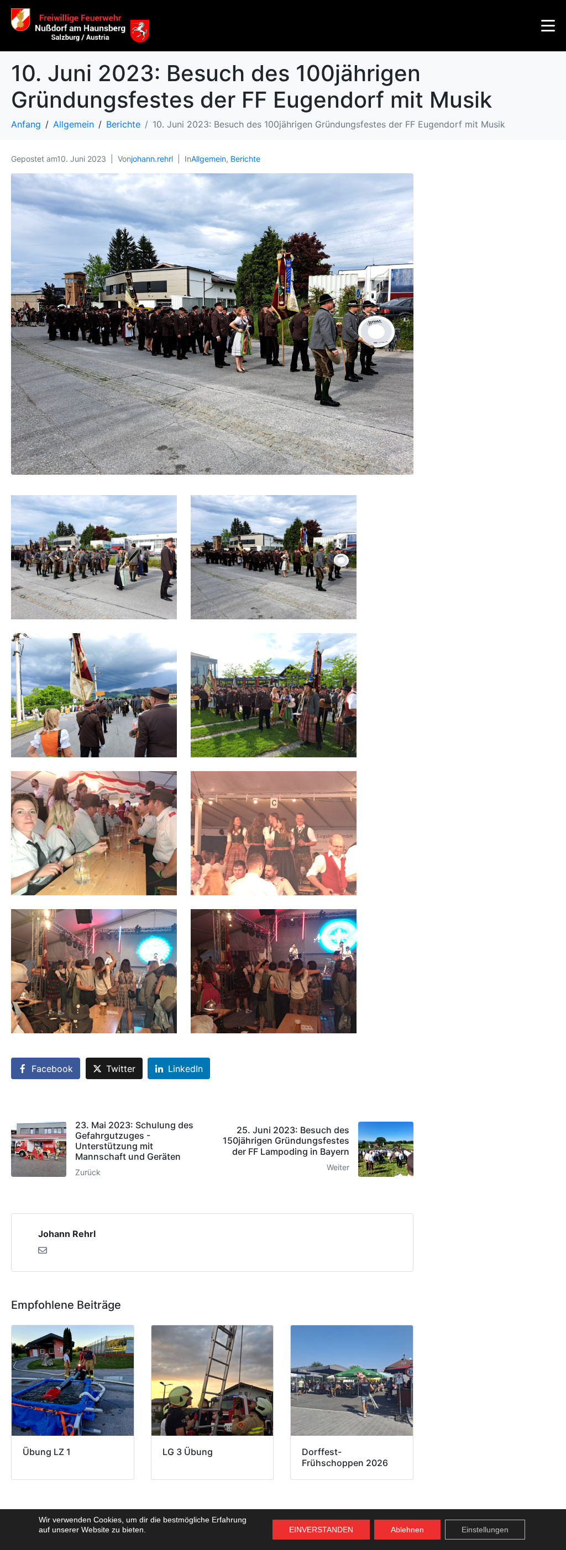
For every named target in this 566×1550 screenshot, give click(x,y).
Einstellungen (485, 1529)
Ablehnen (407, 1529)
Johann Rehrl (67, 1233)
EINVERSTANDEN (321, 1529)
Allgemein (208, 158)
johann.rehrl (152, 158)
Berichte (245, 158)
